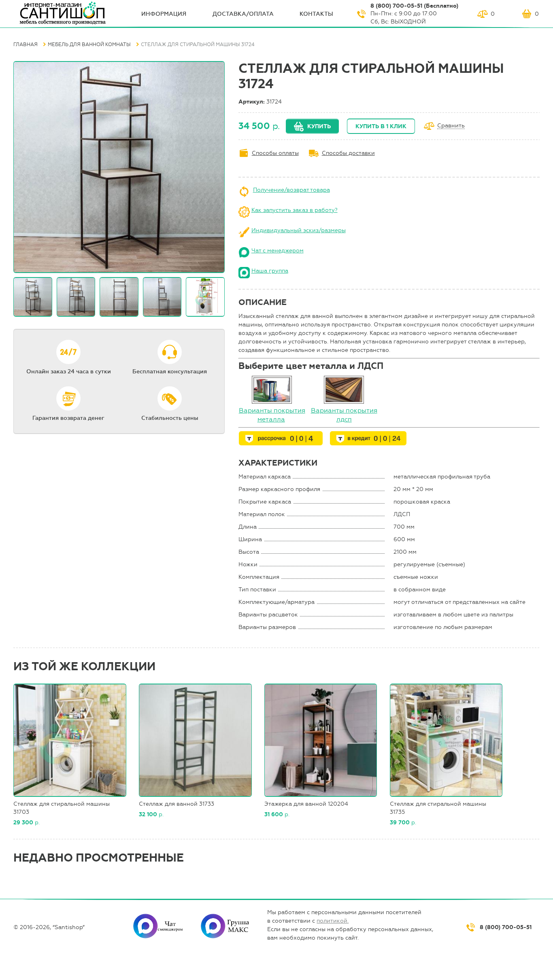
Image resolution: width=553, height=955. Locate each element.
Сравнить (451, 126)
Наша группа (269, 270)
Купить (319, 126)
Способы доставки (348, 153)
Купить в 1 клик (380, 126)
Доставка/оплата (243, 14)
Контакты (316, 14)
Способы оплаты (275, 153)
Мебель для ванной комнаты (89, 44)
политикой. (333, 920)
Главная (25, 44)
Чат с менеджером (277, 250)
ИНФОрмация (163, 14)
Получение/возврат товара (291, 189)
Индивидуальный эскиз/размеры (298, 230)
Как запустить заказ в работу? (294, 210)
